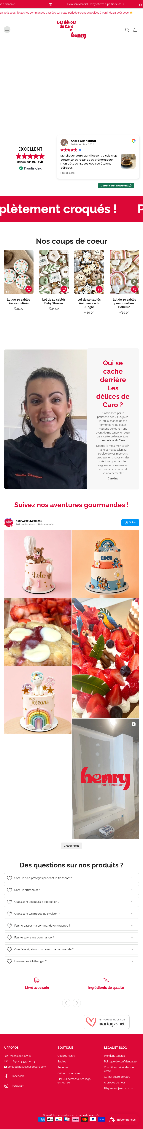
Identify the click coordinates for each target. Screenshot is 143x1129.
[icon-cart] (135, 29)
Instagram (18, 1085)
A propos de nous (114, 1082)
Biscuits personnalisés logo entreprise (74, 1081)
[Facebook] (8, 1076)
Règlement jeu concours (119, 1088)
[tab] (63, 122)
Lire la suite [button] (122, 173)
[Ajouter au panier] (28, 289)
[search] (127, 29)
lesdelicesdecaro (63, 1115)
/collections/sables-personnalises (21, 44)
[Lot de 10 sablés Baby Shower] (54, 272)
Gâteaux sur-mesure (70, 1073)
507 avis (37, 162)
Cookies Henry (66, 1055)
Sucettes (63, 1067)
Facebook (18, 1076)
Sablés (62, 1061)
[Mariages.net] (106, 1022)
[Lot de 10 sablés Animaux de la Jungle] (89, 272)
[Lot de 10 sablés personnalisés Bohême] (124, 272)
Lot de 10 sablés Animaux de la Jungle (89, 303)
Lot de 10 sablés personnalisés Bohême (124, 303)
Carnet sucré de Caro (117, 1076)
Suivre (132, 522)
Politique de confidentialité (120, 1061)
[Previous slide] (66, 1003)
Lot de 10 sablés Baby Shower (54, 301)
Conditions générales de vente (119, 1069)
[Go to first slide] (77, 1003)
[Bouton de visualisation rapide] (28, 281)
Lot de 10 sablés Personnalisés (18, 301)
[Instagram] (8, 1086)
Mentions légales (114, 1055)
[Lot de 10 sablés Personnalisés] (19, 272)
